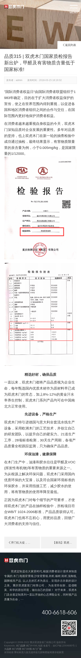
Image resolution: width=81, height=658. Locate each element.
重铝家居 (19, 652)
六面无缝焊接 (31, 652)
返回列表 (69, 45)
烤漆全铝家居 (57, 652)
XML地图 (38, 645)
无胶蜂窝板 (44, 652)
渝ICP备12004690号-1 (65, 645)
